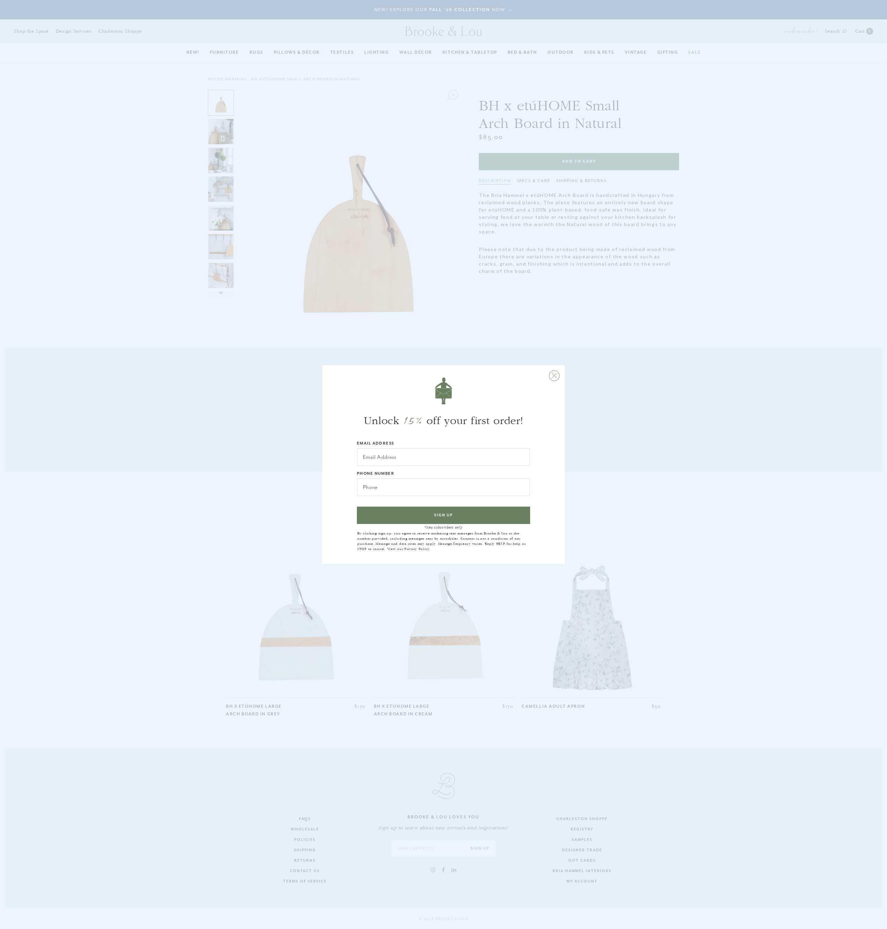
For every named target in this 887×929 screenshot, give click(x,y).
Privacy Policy (416, 549)
